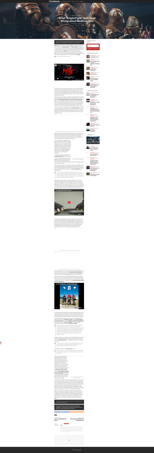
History (71, 45)
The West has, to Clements (73, 323)
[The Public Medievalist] (54, 1)
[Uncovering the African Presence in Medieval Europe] (88, 147)
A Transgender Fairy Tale (94, 57)
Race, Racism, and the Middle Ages (94, 93)
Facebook (58, 407)
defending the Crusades (68, 319)
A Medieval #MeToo (93, 74)
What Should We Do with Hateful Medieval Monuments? (94, 96)
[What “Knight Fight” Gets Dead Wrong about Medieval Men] (88, 84)
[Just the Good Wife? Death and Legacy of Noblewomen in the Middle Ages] (88, 60)
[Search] (102, 1)
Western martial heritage (68, 322)
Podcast (73, 1)
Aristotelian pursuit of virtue (58, 156)
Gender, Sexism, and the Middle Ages (77, 15)
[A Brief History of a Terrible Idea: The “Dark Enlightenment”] (88, 100)
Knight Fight (56, 45)
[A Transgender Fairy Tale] (88, 56)
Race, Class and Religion (93, 99)
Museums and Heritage (92, 139)
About (77, 1)
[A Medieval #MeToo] (88, 73)
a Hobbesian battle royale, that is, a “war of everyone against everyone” (70, 99)
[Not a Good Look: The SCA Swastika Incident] (88, 173)
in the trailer (78, 54)
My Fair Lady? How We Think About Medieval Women (94, 79)
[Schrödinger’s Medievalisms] (88, 129)
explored (65, 50)
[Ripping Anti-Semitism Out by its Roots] (88, 124)
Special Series (63, 1)
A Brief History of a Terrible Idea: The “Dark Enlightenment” (95, 103)
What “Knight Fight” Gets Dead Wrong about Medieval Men (94, 86)
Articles (69, 1)
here (79, 42)
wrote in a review (69, 348)
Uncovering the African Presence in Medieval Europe (94, 149)
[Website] (60, 425)
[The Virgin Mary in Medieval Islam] (88, 68)
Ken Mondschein (73, 23)
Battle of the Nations (76, 107)
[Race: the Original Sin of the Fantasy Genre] (88, 153)
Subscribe (81, 1)
